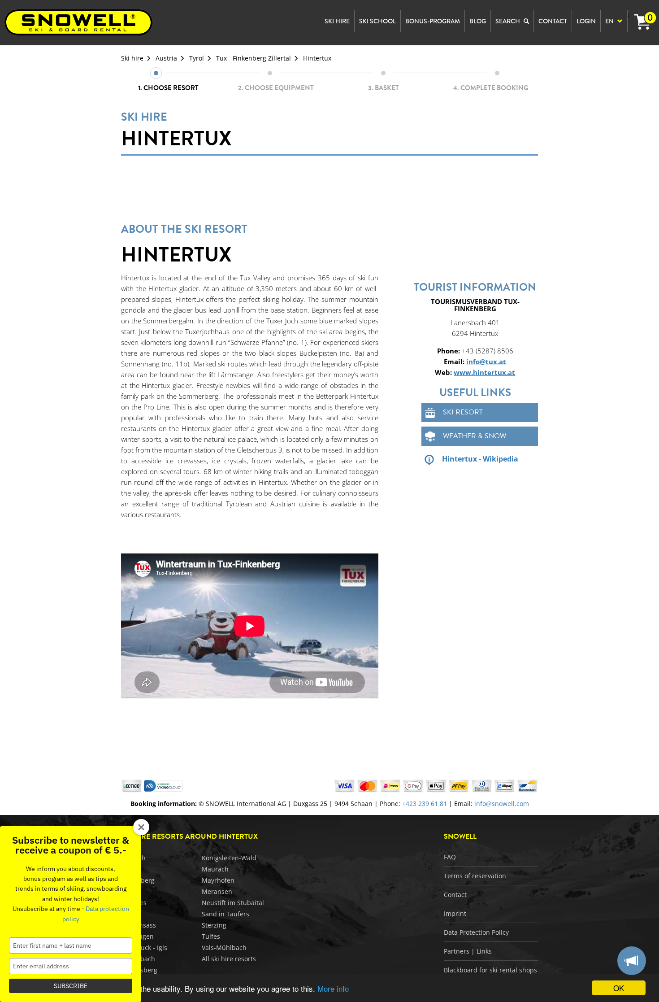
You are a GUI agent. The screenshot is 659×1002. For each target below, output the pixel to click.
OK (618, 987)
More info (333, 988)
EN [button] (610, 21)
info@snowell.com (501, 803)
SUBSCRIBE (70, 986)
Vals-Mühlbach (224, 947)
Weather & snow (474, 436)
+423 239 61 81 (424, 803)
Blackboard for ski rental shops (490, 970)
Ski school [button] (377, 21)
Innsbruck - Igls (144, 947)
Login (586, 21)
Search (508, 21)
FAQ (450, 857)
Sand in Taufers (225, 914)
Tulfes (211, 936)
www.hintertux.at (484, 372)
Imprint (455, 913)
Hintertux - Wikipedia (480, 459)
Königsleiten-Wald (229, 858)
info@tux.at (486, 361)
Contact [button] (552, 21)
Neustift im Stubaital (233, 902)
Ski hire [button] (337, 21)
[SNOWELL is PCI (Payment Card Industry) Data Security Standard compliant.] (163, 785)
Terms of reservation (475, 875)
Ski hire (132, 58)
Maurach (215, 869)
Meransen (217, 891)
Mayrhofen (218, 880)
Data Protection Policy (476, 932)
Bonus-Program (432, 21)
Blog (477, 21)
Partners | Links (468, 951)
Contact (455, 894)
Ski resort (463, 412)
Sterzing (214, 925)
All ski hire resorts (229, 958)
